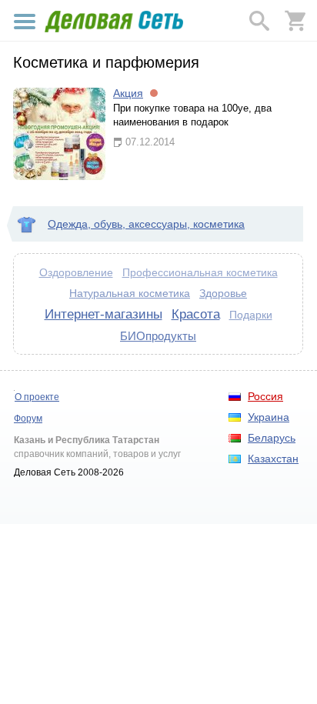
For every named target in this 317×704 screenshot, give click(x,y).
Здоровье (223, 293)
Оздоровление (76, 273)
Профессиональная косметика (200, 273)
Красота (196, 314)
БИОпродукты (158, 335)
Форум (28, 418)
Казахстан (273, 458)
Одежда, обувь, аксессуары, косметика (146, 224)
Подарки (250, 315)
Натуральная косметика (129, 293)
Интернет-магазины (103, 314)
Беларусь (271, 438)
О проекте (37, 397)
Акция (128, 93)
